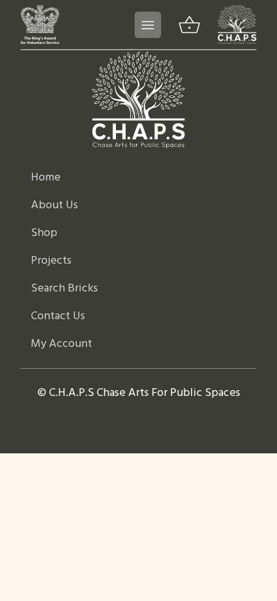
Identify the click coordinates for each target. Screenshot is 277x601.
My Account (61, 344)
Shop (44, 233)
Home (46, 177)
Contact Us (58, 316)
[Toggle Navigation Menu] (148, 25)
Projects (51, 260)
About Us (54, 205)
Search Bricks (64, 288)
